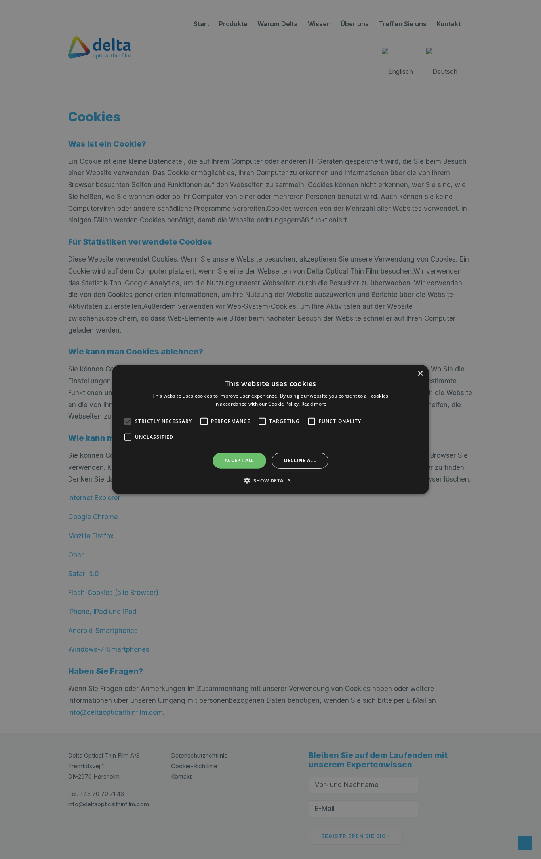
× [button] (420, 373)
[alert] (270, 429)
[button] (128, 421)
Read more (314, 403)
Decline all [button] (300, 460)
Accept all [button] (239, 460)
